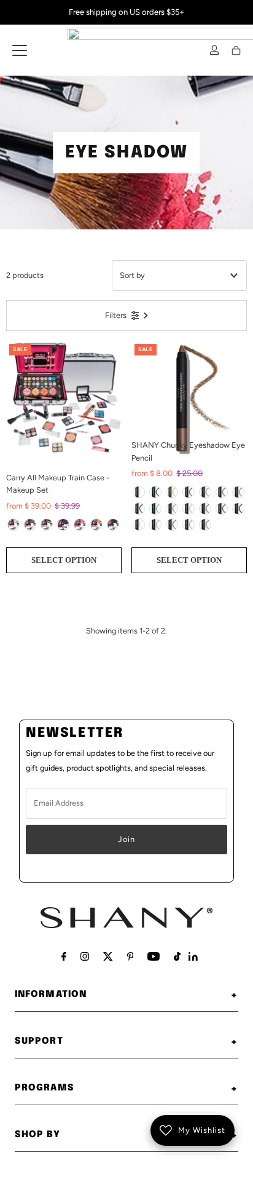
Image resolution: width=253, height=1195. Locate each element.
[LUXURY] (222, 492)
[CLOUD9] (172, 508)
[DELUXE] (222, 508)
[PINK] (80, 524)
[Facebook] (63, 956)
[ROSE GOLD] (96, 524)
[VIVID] (188, 524)
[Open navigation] (19, 50)
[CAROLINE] (205, 492)
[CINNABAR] (172, 492)
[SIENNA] (205, 524)
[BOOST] (188, 508)
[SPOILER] (205, 508)
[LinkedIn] (193, 958)
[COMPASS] (238, 508)
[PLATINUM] (139, 524)
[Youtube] (153, 956)
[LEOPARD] (30, 524)
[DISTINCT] (172, 524)
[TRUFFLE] (188, 492)
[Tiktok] (177, 956)
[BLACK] (113, 524)
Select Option (63, 560)
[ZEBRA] (47, 524)
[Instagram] (84, 956)
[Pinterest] (130, 956)
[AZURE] (155, 508)
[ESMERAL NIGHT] (155, 492)
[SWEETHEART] (238, 492)
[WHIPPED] (139, 492)
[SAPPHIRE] (139, 508)
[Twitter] (108, 956)
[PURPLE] (63, 524)
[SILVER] (13, 524)
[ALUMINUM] (155, 524)
